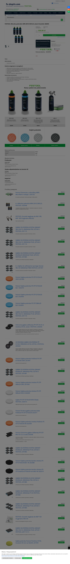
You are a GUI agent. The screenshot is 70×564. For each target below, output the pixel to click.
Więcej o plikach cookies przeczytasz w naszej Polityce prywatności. (13, 555)
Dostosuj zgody (18, 558)
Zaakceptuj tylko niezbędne (8, 558)
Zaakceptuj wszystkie (27, 558)
